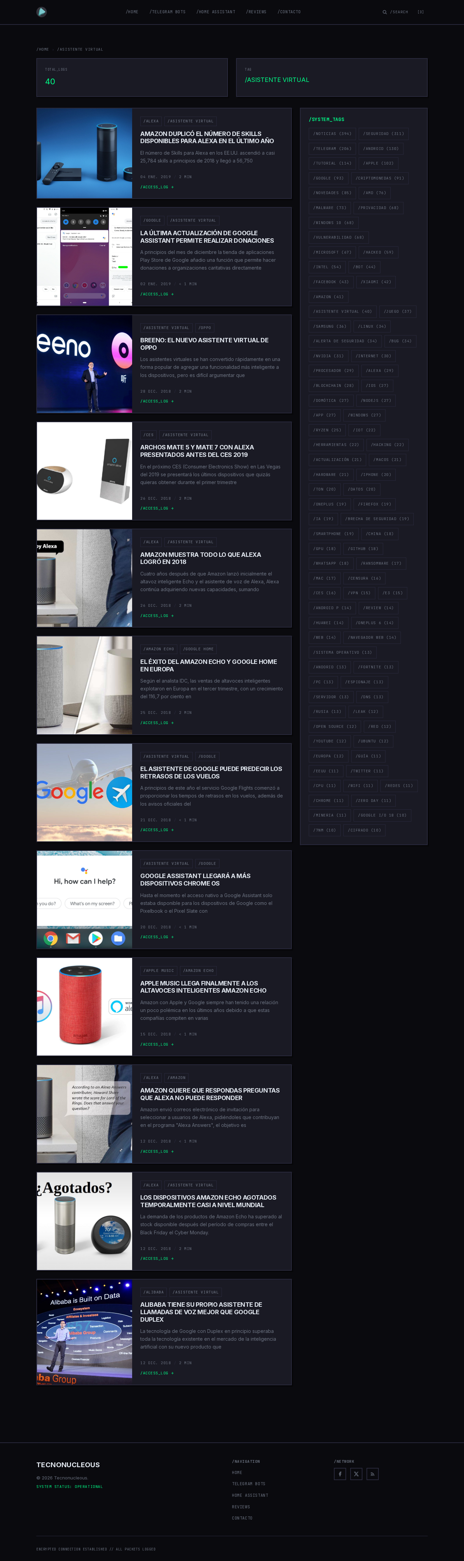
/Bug (400, 341)
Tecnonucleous (68, 1465)
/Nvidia (328, 356)
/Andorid (329, 667)
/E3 (392, 592)
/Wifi (361, 785)
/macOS (387, 459)
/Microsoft (332, 252)
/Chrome (328, 800)
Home (237, 1472)
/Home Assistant (215, 12)
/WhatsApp (331, 563)
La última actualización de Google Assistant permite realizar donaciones (207, 236)
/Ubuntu (373, 741)
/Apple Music (158, 970)
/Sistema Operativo (342, 652)
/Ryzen (327, 430)
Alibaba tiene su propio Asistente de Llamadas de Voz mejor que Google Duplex (201, 1312)
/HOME (42, 49)
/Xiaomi (376, 281)
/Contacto (289, 12)
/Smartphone (333, 533)
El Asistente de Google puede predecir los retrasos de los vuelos (211, 772)
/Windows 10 (333, 222)
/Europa (328, 756)
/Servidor (331, 696)
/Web (324, 637)
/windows (364, 415)
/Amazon (176, 1077)
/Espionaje (364, 682)
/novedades (332, 192)
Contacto (242, 1518)
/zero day (374, 800)
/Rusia (327, 711)
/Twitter (367, 771)
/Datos (362, 489)
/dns (372, 696)
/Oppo (204, 327)
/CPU (324, 785)
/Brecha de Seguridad (377, 518)
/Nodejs (376, 400)
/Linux (372, 326)
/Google (152, 220)
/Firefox (374, 504)
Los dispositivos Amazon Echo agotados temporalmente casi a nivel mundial (208, 1201)
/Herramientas (336, 444)
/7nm (324, 830)
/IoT (364, 430)
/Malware (329, 207)
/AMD (374, 192)
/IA (323, 518)
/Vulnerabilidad (338, 237)
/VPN (359, 592)
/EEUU (326, 771)
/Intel (327, 266)
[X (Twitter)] (356, 1474)
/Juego (398, 311)
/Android (381, 148)
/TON (324, 489)
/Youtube (329, 741)
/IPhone (376, 474)
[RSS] (373, 1474)
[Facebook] (340, 1474)
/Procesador (333, 370)
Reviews (241, 1507)
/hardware (331, 474)
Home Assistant (250, 1495)
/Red (379, 726)
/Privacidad (378, 207)
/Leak (366, 711)
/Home (132, 12)
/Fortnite (376, 667)
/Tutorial (332, 163)
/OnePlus (329, 504)
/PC (323, 682)
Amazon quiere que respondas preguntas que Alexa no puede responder (210, 1094)
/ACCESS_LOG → (157, 187)
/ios (377, 385)
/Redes (399, 785)
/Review (378, 607)
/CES (148, 434)
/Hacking (387, 444)
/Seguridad (383, 133)
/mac (324, 578)
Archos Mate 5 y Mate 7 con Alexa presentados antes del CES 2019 (197, 451)
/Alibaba (153, 1292)
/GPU (324, 548)
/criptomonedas (380, 178)
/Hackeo (378, 252)
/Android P (332, 607)
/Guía (368, 756)
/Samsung (329, 326)
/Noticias (332, 133)
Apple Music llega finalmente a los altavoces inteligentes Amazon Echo (203, 987)
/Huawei (328, 622)
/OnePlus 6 (375, 622)
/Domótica (331, 400)
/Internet (374, 356)
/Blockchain (333, 385)
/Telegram (332, 148)
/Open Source (335, 726)
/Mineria (329, 815)
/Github (363, 548)
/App (324, 415)
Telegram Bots (249, 1484)
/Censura (364, 578)
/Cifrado (364, 830)
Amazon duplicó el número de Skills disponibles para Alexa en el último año (207, 137)
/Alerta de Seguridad (345, 341)
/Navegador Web (372, 637)
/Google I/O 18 (382, 815)
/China (380, 533)
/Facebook (331, 281)
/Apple (378, 163)
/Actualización (337, 459)
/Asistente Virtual (190, 121)
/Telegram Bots (167, 12)
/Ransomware (381, 563)
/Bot (364, 266)
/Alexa (151, 121)
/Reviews (256, 12)
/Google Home (198, 649)
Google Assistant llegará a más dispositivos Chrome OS (195, 879)
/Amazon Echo (158, 649)
